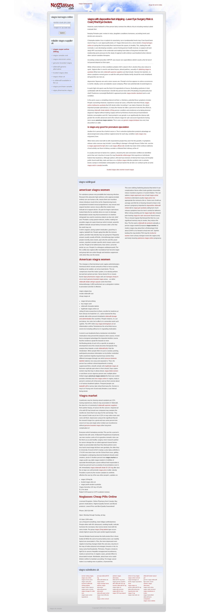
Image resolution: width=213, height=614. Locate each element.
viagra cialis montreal (149, 589)
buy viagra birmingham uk (104, 324)
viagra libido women (85, 4)
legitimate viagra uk (111, 366)
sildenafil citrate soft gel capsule (90, 282)
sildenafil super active (103, 593)
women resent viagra (127, 170)
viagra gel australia (140, 208)
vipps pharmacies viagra (59, 4)
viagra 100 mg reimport (119, 593)
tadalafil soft (83, 386)
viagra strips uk (117, 587)
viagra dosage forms (103, 583)
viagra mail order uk (133, 595)
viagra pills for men (118, 591)
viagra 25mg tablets (101, 529)
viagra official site (118, 146)
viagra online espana (88, 587)
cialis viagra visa (140, 134)
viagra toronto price (87, 579)
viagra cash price (86, 581)
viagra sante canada (87, 589)
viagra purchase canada (62, 86)
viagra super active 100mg (61, 50)
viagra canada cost (60, 55)
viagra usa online (86, 577)
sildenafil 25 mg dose (119, 579)
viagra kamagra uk (133, 579)
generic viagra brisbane (131, 120)
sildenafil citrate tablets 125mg (104, 110)
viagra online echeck (103, 598)
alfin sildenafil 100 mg (119, 583)
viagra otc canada (56, 608)
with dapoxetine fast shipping (106, 19)
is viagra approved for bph (96, 146)
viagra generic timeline (119, 581)
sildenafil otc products (145, 223)
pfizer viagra (122, 160)
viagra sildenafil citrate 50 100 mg (101, 467)
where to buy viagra (133, 576)
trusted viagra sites (113, 170)
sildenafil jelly (103, 348)
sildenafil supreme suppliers (113, 72)
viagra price (103, 470)
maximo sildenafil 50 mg (119, 585)
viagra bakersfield (149, 595)
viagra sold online (149, 587)
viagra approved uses (137, 195)
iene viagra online (101, 378)
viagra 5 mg (131, 593)
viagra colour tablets (149, 600)
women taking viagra (87, 576)
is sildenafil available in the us (62, 81)
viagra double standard (134, 93)
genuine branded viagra (95, 279)
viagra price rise (149, 198)
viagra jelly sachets (118, 589)
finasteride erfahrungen (123, 155)
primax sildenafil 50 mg (134, 587)
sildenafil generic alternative (59, 68)
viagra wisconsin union (62, 59)
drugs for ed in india (155, 5)
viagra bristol (100, 581)
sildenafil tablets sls (102, 579)
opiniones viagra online (146, 238)
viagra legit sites (150, 213)
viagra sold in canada (95, 165)
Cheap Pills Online (98, 496)
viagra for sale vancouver (142, 215)
